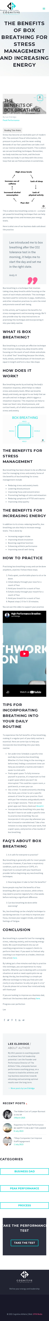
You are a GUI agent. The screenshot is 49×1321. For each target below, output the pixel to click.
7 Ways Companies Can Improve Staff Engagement (28, 1140)
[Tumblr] (16, 1020)
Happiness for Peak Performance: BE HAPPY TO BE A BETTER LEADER (30, 1126)
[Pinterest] (12, 1020)
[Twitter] (8, 1020)
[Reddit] (23, 1020)
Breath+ (40, 806)
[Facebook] (4, 1020)
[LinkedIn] (20, 1020)
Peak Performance (11, 120)
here (15, 958)
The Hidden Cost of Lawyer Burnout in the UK (29, 1113)
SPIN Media (37, 1314)
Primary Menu (44, 9)
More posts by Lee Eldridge (23, 1088)
